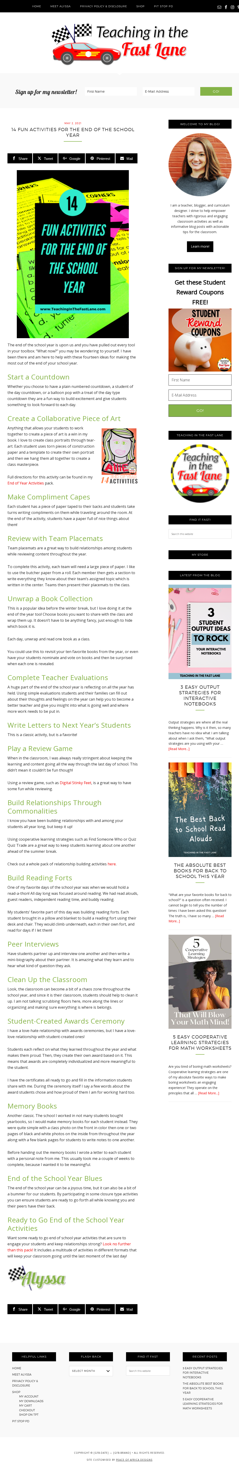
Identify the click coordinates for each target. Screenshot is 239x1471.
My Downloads (31, 1401)
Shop (16, 1392)
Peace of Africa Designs (134, 1459)
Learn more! (200, 246)
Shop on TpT (29, 1414)
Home (16, 1368)
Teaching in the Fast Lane (119, 42)
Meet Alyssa (22, 1374)
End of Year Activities (25, 483)
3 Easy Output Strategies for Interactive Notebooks (200, 695)
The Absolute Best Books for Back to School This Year (200, 870)
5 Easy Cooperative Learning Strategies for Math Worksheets (200, 1042)
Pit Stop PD (20, 1421)
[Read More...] (179, 749)
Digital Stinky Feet (75, 782)
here (112, 864)
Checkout (27, 1410)
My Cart (25, 1405)
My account (29, 1396)
